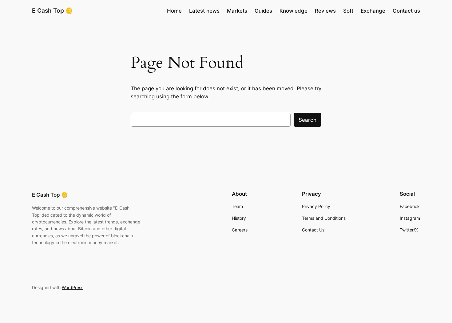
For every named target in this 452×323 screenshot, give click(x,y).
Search (307, 120)
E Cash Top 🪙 (52, 10)
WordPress (72, 287)
